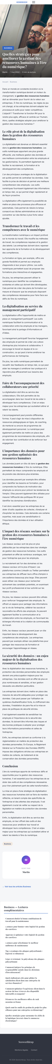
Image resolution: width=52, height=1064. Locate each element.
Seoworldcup (26, 1042)
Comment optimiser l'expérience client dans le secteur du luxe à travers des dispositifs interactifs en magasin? (25, 991)
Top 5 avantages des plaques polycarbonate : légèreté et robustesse (24, 952)
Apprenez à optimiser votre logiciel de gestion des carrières (24, 936)
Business (8, 48)
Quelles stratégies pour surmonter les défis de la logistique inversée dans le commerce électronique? (25, 1018)
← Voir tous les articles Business (16, 886)
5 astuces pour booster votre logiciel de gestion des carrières (25, 927)
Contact (34, 1050)
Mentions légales (21, 1050)
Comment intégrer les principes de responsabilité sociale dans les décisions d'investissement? (22, 970)
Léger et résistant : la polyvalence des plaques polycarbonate (24, 960)
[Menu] (33, 2)
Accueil (5, 82)
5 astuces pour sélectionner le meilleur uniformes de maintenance (21, 944)
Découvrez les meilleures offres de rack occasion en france (22, 1000)
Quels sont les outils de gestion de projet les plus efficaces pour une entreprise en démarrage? (26, 1008)
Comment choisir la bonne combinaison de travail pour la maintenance (23, 919)
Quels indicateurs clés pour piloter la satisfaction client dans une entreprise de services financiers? (22, 980)
